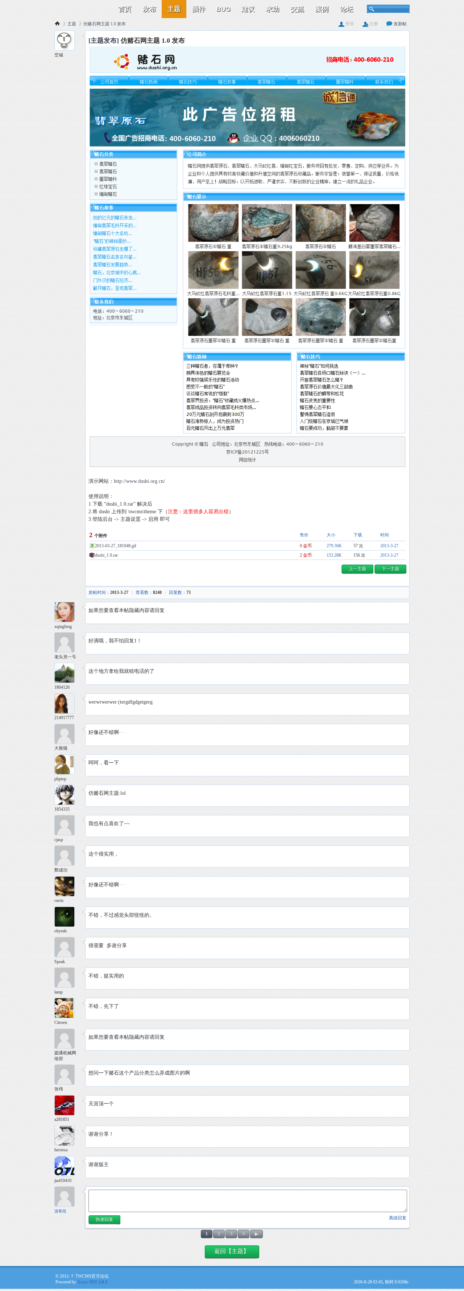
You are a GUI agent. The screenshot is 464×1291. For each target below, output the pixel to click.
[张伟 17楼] (67, 1075)
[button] (357, 569)
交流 (297, 9)
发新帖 (400, 23)
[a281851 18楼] (67, 1106)
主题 (174, 9)
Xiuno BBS (92, 1281)
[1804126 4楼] (67, 674)
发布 (149, 9)
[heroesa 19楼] (67, 1137)
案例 (321, 9)
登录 (349, 23)
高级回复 (397, 1217)
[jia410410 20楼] (67, 1167)
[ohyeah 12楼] (67, 918)
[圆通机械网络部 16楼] (67, 1040)
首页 (124, 9)
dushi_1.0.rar (106, 555)
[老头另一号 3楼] (67, 643)
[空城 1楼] (67, 41)
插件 (198, 9)
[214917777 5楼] (67, 704)
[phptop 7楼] (67, 765)
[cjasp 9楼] (67, 826)
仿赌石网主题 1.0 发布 (104, 23)
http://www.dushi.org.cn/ (139, 481)
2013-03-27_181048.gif (115, 545)
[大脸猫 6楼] (67, 735)
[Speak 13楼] (67, 948)
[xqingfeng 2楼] (67, 613)
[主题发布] (103, 40)
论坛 (346, 9)
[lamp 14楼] (67, 978)
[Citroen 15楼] (67, 1009)
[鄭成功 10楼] (67, 856)
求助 (272, 9)
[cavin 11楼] (67, 887)
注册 (373, 23)
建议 (247, 9)
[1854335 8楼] (67, 796)
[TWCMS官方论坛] (83, 9)
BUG (223, 9)
